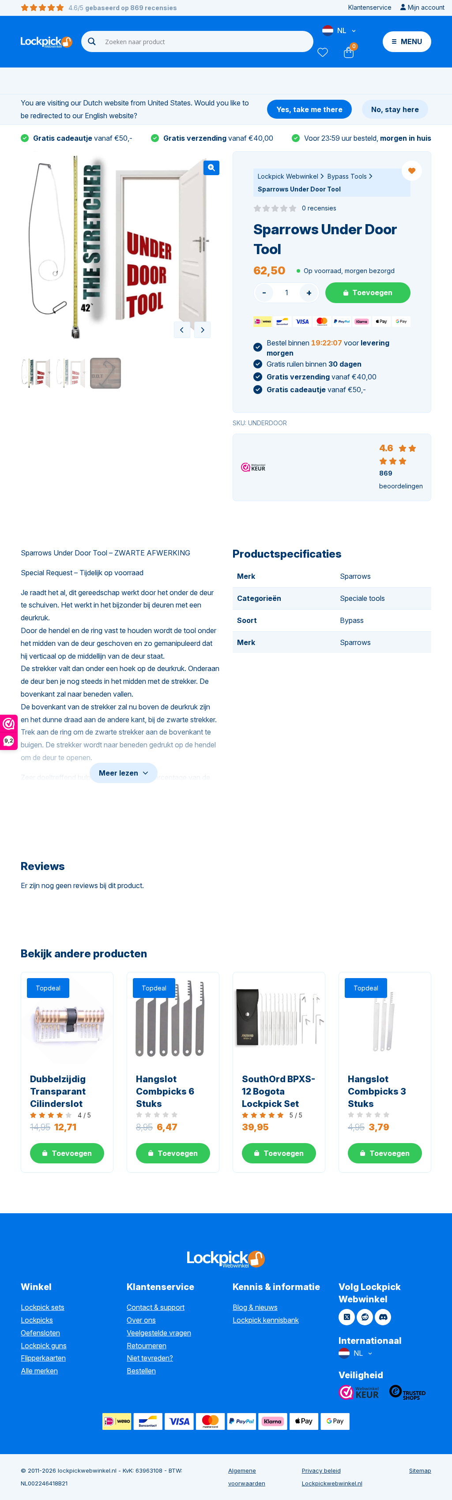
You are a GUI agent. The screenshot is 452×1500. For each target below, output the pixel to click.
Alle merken (39, 1370)
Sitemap (420, 1470)
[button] (211, 168)
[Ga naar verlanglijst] (322, 52)
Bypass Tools (347, 176)
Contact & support (156, 1307)
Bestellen (141, 1370)
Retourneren (146, 1345)
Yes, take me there (309, 109)
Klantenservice (370, 7)
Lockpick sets (42, 1307)
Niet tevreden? (150, 1358)
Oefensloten (40, 1332)
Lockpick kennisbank (266, 1320)
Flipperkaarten (43, 1358)
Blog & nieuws (255, 1307)
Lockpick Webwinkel (288, 176)
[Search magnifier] (91, 41)
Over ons (141, 1320)
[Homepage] (46, 41)
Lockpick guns (44, 1345)
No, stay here (395, 109)
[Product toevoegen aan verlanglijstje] (412, 171)
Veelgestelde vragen (159, 1332)
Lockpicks (37, 1320)
